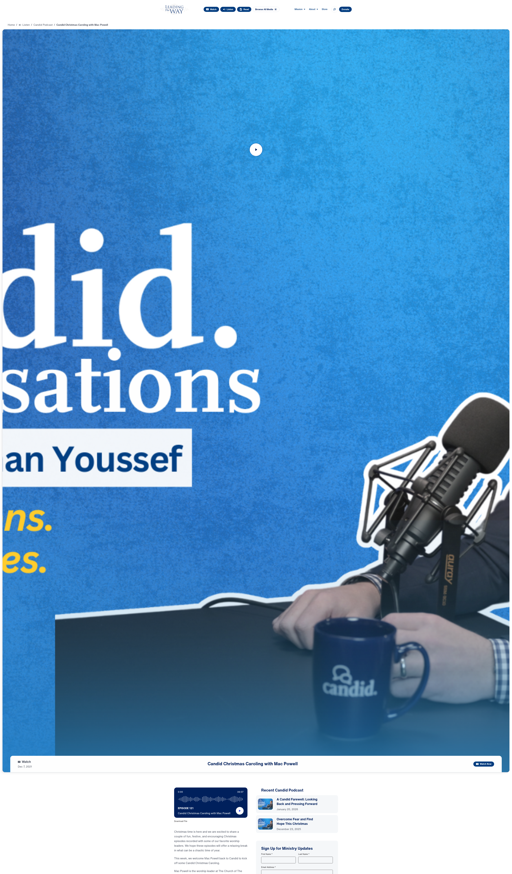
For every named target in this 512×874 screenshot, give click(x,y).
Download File (180, 821)
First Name (267, 854)
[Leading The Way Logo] (174, 9)
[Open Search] (334, 9)
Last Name (303, 854)
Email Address (268, 867)
